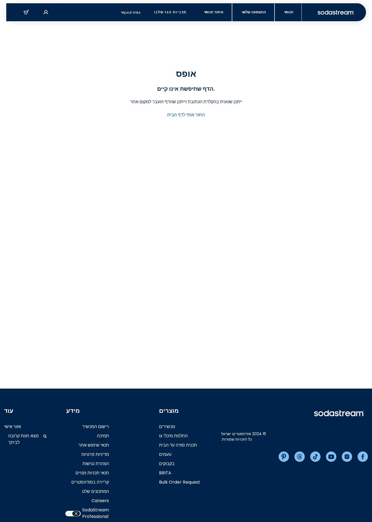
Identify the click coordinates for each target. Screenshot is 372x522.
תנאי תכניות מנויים (92, 473)
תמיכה (103, 436)
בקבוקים (167, 463)
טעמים (165, 454)
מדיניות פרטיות (95, 454)
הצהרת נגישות (96, 463)
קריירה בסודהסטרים (90, 482)
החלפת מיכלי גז (173, 436)
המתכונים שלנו (95, 491)
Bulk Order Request (179, 482)
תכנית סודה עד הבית (178, 445)
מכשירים (167, 426)
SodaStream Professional (95, 513)
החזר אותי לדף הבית (186, 115)
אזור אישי (12, 426)
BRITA (165, 473)
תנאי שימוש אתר (93, 445)
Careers (100, 500)
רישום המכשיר (95, 426)
